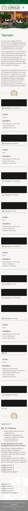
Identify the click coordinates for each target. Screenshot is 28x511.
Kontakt (5, 506)
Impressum (12, 506)
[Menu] (23, 7)
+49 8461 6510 (16, 1)
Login (14, 508)
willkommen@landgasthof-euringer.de (16, 3)
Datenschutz (20, 506)
